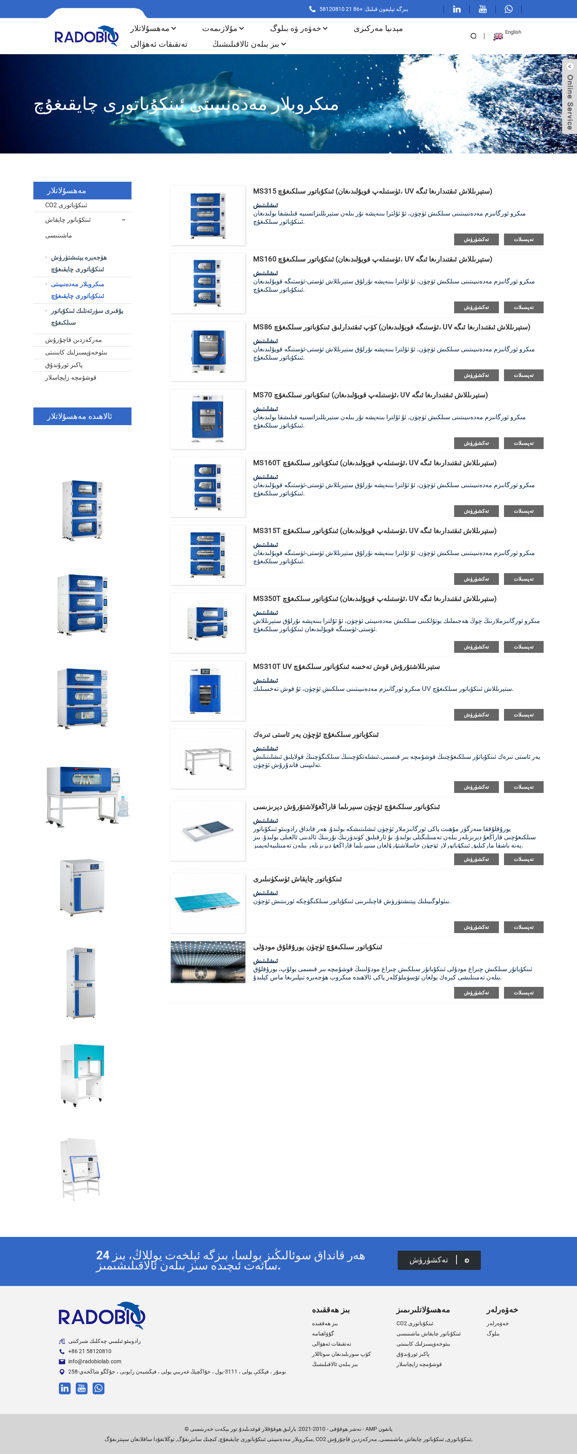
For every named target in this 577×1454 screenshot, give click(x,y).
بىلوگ (493, 1333)
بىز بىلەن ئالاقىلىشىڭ (245, 44)
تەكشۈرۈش (476, 239)
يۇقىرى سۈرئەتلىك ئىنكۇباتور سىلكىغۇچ (87, 316)
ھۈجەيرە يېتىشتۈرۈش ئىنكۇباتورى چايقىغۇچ (79, 263)
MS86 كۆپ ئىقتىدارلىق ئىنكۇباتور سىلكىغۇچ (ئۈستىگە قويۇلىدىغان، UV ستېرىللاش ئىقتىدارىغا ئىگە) (391, 327)
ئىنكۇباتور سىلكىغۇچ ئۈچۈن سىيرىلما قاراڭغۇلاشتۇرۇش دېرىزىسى (346, 806)
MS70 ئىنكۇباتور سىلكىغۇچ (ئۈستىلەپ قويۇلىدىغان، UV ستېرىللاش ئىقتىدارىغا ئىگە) (370, 395)
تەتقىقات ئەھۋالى (159, 44)
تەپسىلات (524, 239)
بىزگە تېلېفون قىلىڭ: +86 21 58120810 (364, 9)
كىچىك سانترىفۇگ (197, 1439)
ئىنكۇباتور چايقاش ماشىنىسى (68, 227)
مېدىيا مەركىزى (378, 28)
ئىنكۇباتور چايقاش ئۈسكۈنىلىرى (297, 879)
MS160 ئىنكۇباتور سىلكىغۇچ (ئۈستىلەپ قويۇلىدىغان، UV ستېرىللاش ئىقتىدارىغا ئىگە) (372, 259)
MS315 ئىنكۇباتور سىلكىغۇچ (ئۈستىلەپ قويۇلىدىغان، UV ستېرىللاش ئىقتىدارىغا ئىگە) (372, 191)
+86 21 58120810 (89, 1351)
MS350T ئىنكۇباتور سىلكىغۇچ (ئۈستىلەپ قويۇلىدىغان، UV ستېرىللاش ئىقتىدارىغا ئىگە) (375, 598)
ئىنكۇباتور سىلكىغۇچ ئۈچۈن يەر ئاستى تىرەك (316, 734)
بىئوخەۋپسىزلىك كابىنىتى (76, 352)
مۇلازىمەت (219, 28)
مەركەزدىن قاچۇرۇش (73, 339)
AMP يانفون (379, 1429)
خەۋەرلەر (498, 1323)
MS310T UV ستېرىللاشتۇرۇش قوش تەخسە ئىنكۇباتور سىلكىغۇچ (346, 666)
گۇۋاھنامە (323, 1333)
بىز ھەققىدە (325, 1323)
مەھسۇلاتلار (150, 28)
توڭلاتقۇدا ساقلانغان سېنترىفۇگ (139, 1439)
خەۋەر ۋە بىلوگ (295, 28)
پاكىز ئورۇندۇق (63, 365)
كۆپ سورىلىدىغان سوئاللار (341, 1354)
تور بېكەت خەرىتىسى (213, 1429)
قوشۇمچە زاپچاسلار (71, 377)
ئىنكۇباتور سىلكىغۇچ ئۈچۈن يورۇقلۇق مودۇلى (317, 947)
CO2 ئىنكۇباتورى (66, 205)
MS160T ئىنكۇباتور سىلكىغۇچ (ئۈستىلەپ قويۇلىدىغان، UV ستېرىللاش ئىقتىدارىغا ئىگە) (375, 462)
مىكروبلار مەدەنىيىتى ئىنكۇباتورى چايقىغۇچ (77, 290)
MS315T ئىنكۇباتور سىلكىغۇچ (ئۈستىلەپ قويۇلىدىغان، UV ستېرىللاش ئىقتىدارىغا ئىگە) (375, 530)
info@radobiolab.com (94, 1361)
